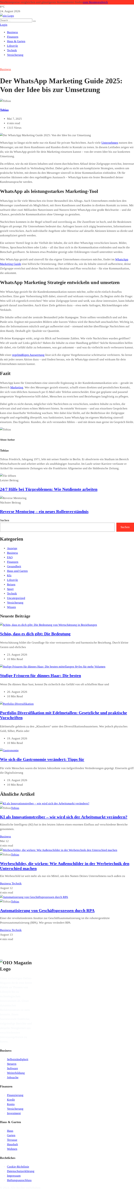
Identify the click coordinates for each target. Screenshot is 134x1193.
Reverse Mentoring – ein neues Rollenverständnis (44, 511)
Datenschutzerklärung (20, 1171)
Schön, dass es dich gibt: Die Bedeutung (35, 634)
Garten (11, 1135)
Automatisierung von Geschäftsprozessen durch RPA (47, 910)
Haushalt (12, 1144)
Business (12, 32)
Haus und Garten (17, 571)
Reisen (11, 584)
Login (3, 24)
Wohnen (12, 1149)
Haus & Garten (16, 41)
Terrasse (12, 1140)
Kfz (9, 575)
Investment (14, 1113)
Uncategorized (16, 598)
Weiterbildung (16, 1073)
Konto (11, 1104)
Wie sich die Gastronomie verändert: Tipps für (42, 759)
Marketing (16, 387)
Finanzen (12, 36)
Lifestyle (12, 45)
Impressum (14, 1175)
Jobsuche (12, 1077)
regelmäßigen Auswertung (28, 355)
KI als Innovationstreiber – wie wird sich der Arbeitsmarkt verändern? (63, 817)
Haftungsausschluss (19, 1180)
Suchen (4, 520)
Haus (10, 1130)
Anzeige (12, 548)
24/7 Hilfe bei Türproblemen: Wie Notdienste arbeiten (48, 489)
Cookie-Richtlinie (18, 1166)
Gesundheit (14, 566)
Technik (12, 50)
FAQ (10, 557)
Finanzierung (15, 1095)
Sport (10, 589)
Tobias (4, 110)
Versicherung (15, 55)
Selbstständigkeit (17, 1059)
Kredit (11, 1099)
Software (12, 1068)
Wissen (11, 607)
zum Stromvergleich (95, 2)
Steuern (11, 1064)
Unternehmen (109, 142)
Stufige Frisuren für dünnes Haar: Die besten (40, 675)
